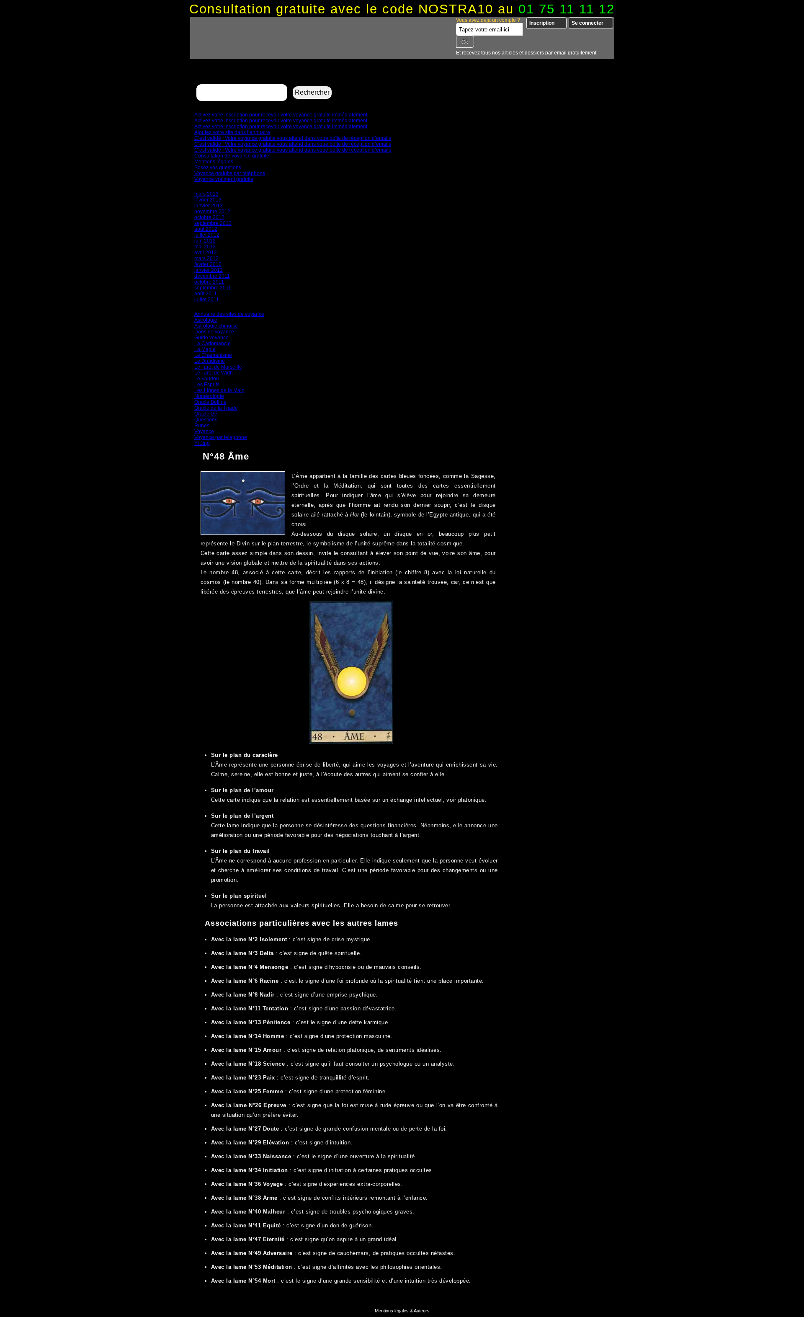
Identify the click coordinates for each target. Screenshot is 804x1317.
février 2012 (208, 264)
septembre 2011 (212, 288)
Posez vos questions (217, 167)
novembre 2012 (212, 211)
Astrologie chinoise (216, 326)
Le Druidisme (209, 361)
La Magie (205, 349)
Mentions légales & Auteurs (402, 1310)
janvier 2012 (208, 270)
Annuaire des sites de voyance (229, 314)
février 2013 (208, 200)
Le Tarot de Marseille (218, 367)
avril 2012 (205, 253)
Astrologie (205, 320)
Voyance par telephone (220, 437)
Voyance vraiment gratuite (223, 179)
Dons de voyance (214, 332)
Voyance (204, 431)
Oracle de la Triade (216, 408)
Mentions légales (213, 162)
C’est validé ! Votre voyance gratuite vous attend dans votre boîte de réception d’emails (292, 138)
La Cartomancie (212, 343)
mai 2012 (205, 247)
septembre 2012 (213, 223)
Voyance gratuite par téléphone (229, 173)
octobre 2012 (209, 217)
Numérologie (209, 396)
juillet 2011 (206, 299)
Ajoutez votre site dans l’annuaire (232, 132)
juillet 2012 (206, 235)
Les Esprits (206, 384)
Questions (205, 420)
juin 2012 (205, 241)
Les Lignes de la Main (219, 390)
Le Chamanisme (213, 355)
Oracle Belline (210, 402)
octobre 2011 (209, 282)
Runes (201, 426)
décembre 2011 (212, 276)
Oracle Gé (205, 414)
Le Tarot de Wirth (213, 373)
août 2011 (205, 294)
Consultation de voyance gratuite (231, 156)
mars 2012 (206, 258)
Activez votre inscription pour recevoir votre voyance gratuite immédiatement (280, 115)
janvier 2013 (208, 206)
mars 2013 (206, 194)
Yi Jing (202, 443)
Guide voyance (211, 338)
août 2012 (205, 229)
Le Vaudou (206, 379)
